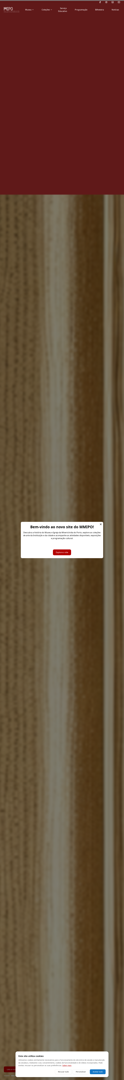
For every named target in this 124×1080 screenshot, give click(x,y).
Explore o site (62, 552)
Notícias (115, 9)
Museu (28, 9)
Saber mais (66, 1065)
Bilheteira (99, 9)
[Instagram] (106, 2)
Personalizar (81, 1072)
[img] (11, 10)
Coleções (46, 9)
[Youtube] (119, 2)
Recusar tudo (63, 1072)
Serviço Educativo (62, 9)
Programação (81, 9)
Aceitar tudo (98, 1072)
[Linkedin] (112, 2)
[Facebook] (100, 2)
